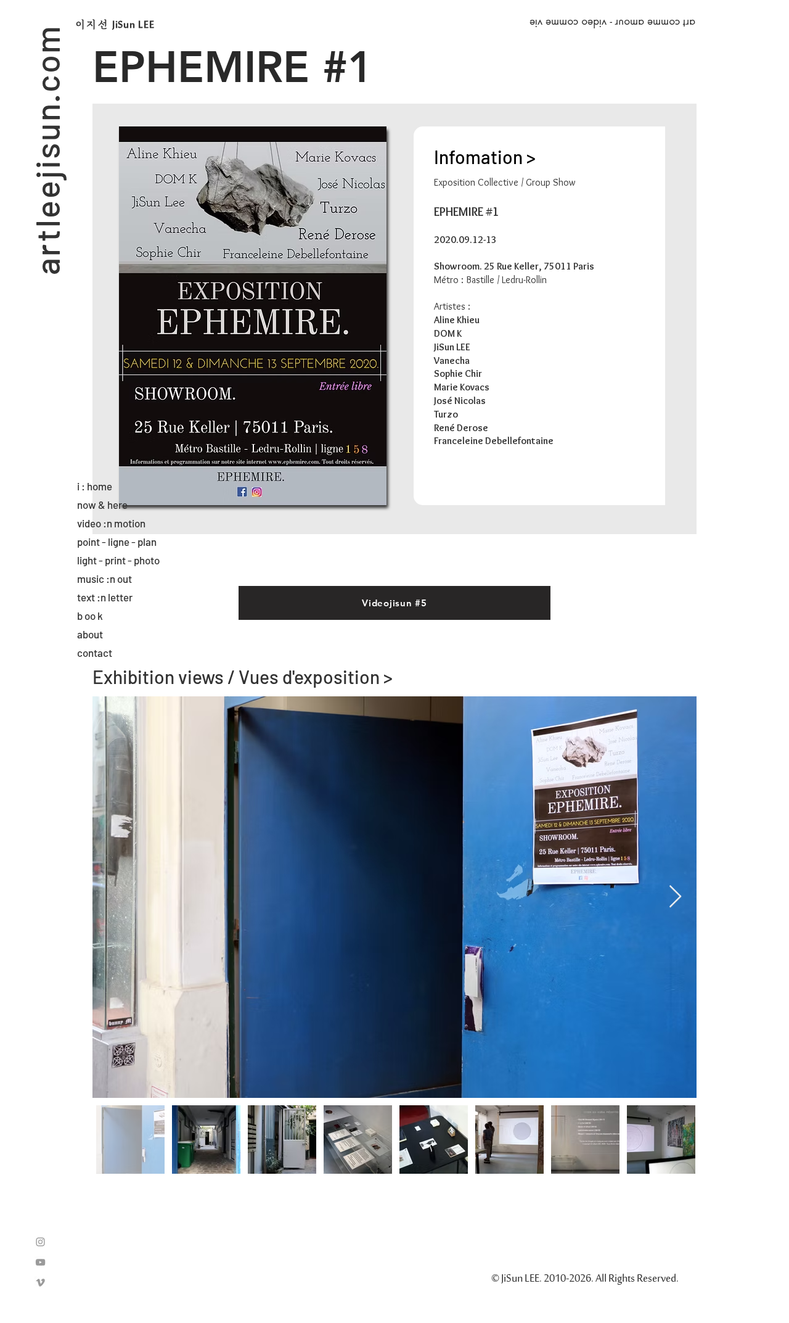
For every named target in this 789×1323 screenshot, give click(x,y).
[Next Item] (675, 897)
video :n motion (111, 523)
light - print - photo (118, 560)
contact (94, 652)
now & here (102, 504)
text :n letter (105, 597)
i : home (94, 486)
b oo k (90, 615)
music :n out (104, 578)
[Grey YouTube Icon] (40, 1262)
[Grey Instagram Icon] (40, 1242)
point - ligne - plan (117, 541)
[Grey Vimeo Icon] (40, 1282)
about (90, 634)
